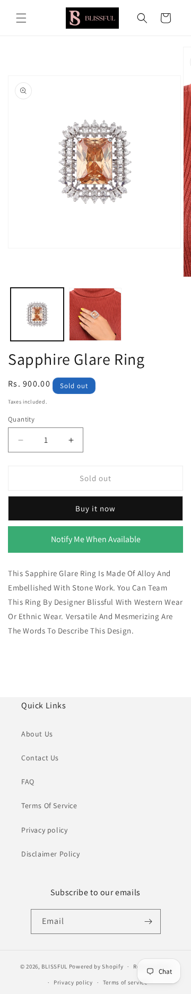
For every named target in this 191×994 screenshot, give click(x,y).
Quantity (21, 419)
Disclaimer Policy (50, 854)
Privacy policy (44, 830)
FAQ (27, 781)
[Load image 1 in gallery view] (37, 314)
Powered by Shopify (96, 966)
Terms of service (125, 982)
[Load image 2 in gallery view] (95, 314)
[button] (21, 18)
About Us (37, 734)
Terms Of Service (49, 805)
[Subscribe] (148, 921)
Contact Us (40, 757)
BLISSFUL (54, 966)
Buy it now (95, 508)
